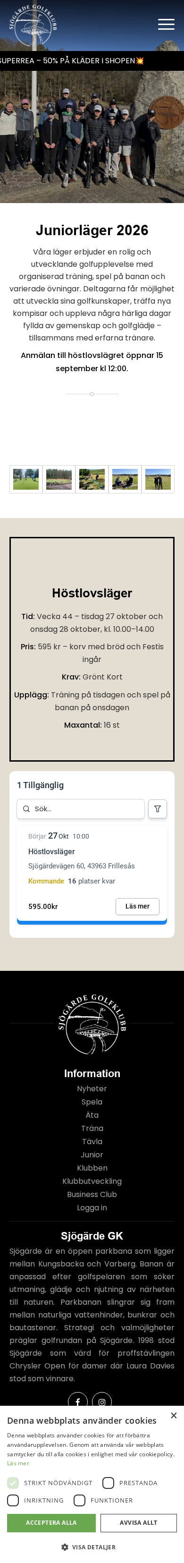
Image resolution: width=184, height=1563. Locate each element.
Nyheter (92, 1088)
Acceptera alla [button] (51, 1523)
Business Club (92, 1194)
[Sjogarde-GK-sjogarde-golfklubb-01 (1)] (92, 479)
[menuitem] (162, 23)
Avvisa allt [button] (138, 1523)
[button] (92, 1547)
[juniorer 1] (58, 479)
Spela (92, 1101)
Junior (92, 1154)
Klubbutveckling (92, 1181)
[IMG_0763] (125, 479)
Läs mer (18, 1463)
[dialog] (92, 1484)
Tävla (92, 1141)
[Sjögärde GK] (75, 25)
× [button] (173, 1415)
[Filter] (157, 808)
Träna (92, 1128)
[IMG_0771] (158, 479)
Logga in (92, 1207)
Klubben (92, 1168)
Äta (92, 1115)
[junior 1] (25, 479)
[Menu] (162, 23)
